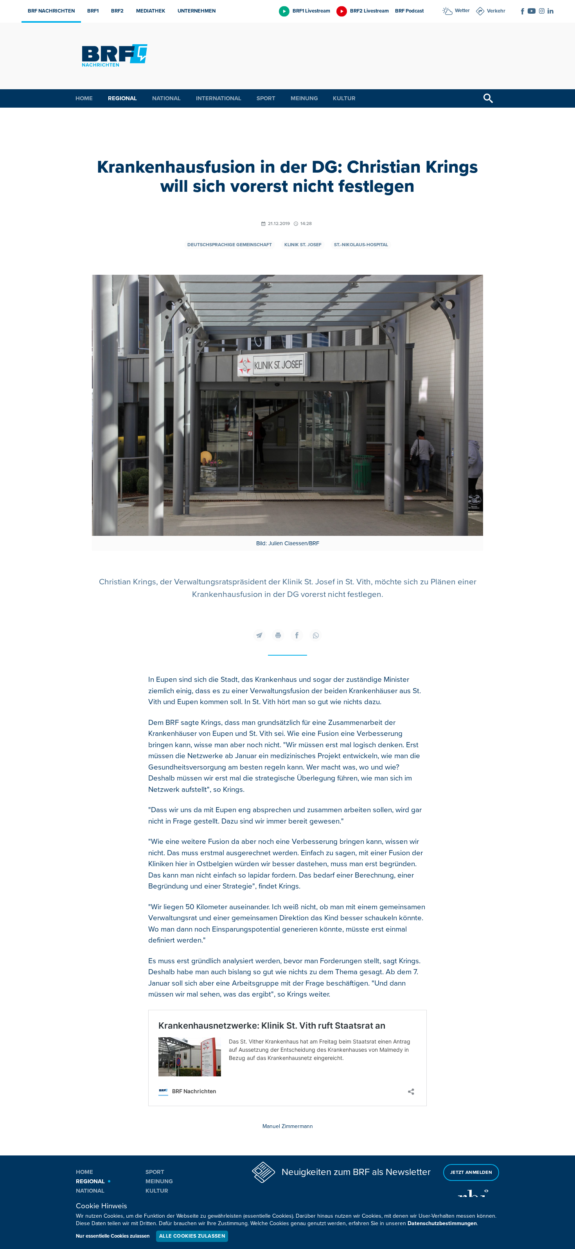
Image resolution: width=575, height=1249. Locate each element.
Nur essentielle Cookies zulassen (113, 1236)
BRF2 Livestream (369, 11)
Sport (266, 98)
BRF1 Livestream (311, 11)
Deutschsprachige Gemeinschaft (229, 245)
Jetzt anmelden (471, 1172)
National (166, 98)
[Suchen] (488, 98)
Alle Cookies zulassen (192, 1236)
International (218, 98)
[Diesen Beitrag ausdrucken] (278, 635)
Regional (122, 98)
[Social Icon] (522, 11)
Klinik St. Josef (303, 245)
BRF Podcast (409, 11)
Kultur (344, 98)
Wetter (462, 10)
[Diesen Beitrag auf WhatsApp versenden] (315, 635)
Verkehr (496, 11)
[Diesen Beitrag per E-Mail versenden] (259, 635)
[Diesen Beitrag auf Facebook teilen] (297, 635)
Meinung (304, 98)
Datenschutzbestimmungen (442, 1223)
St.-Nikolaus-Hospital (361, 245)
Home (84, 98)
